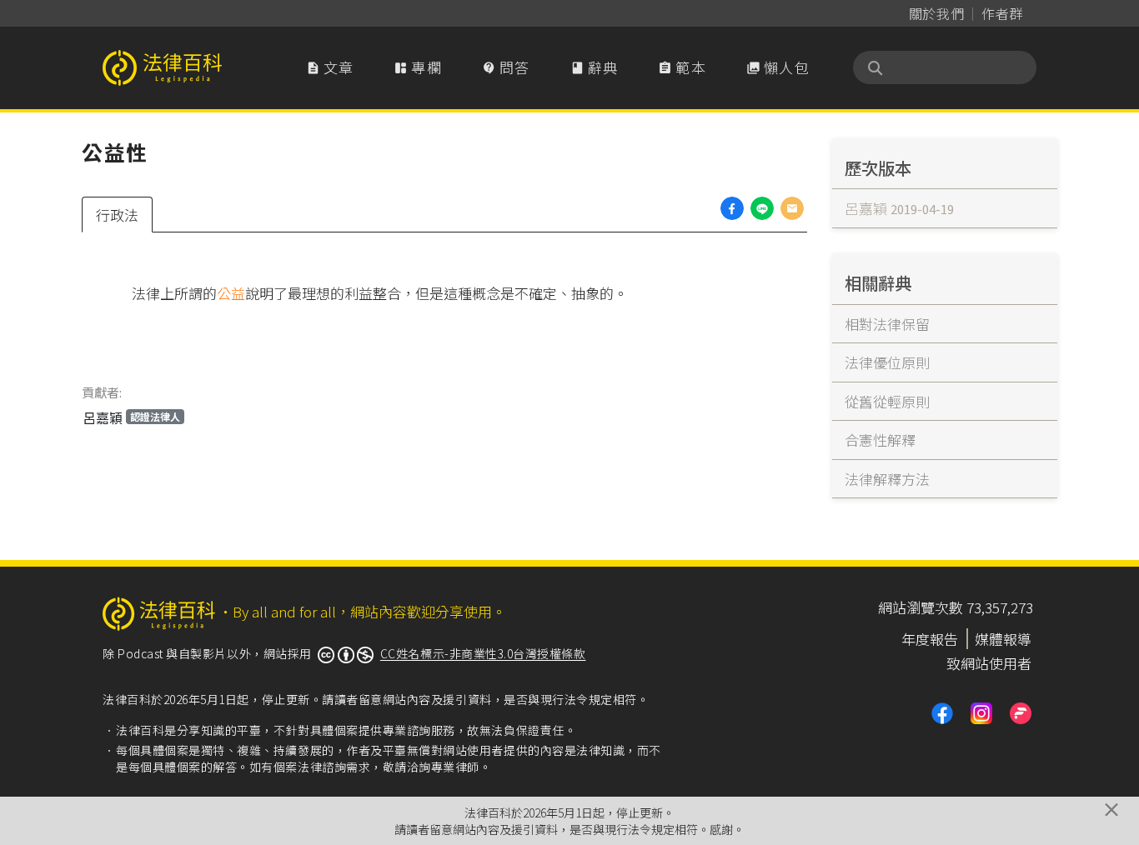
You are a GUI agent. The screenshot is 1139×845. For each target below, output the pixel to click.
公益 (231, 292)
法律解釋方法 (887, 478)
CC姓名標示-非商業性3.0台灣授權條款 (483, 653)
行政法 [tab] (117, 214)
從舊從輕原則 (887, 401)
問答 (506, 67)
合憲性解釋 (880, 439)
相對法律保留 (887, 323)
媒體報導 (1003, 638)
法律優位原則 (887, 362)
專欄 (418, 67)
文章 (330, 67)
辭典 (594, 67)
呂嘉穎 (131, 418)
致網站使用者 (988, 662)
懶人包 (778, 67)
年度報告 (929, 638)
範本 (682, 67)
